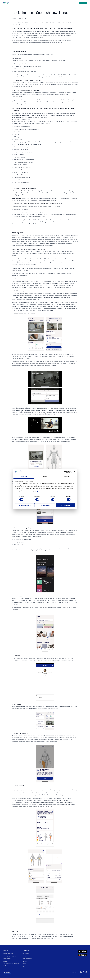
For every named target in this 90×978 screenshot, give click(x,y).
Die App (22, 3)
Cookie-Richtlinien (7, 958)
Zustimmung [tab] (24, 476)
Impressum (5, 961)
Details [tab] (45, 476)
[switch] (37, 499)
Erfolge (46, 3)
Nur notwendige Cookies (25, 505)
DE (69, 3)
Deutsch (7, 972)
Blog (51, 3)
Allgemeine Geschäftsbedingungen (10, 956)
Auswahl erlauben (45, 505)
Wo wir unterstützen (31, 3)
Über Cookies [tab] (66, 476)
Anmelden (82, 3)
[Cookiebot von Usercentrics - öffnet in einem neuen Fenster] (65, 472)
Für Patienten (15, 3)
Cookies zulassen (65, 505)
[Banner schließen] (74, 471)
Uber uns (40, 3)
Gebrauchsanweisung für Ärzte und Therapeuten (11, 964)
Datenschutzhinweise (43, 491)
